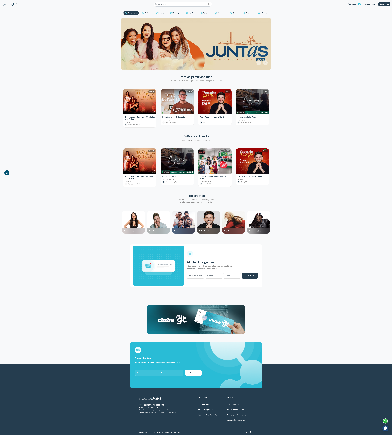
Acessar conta (370, 4)
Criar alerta (250, 223)
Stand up (176, 13)
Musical (161, 13)
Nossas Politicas (233, 352)
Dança (205, 13)
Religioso (264, 13)
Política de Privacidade (235, 357)
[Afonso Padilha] (261, 158)
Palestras (249, 13)
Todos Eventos (133, 13)
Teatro (147, 13)
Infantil (190, 13)
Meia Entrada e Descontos (208, 362)
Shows (220, 13)
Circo (234, 13)
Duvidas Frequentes (205, 357)
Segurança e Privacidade (236, 362)
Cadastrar (193, 320)
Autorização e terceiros (236, 368)
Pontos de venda (204, 352)
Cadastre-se (384, 4)
